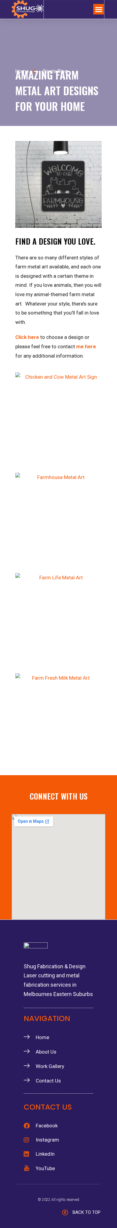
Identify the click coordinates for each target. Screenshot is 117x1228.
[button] (98, 9)
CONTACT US (48, 1107)
